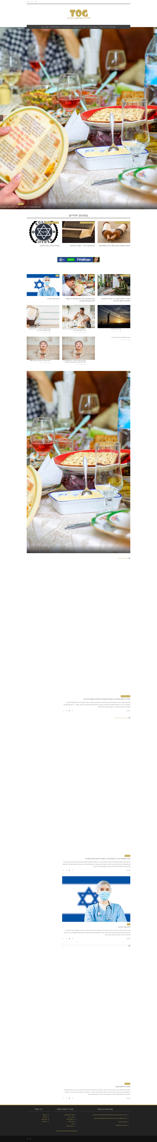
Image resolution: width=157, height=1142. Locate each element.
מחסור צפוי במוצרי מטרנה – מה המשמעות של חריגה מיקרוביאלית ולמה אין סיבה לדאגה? (74, 361)
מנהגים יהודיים (48, 222)
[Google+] (32, 2)
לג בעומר (44, 1121)
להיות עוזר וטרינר (53, 298)
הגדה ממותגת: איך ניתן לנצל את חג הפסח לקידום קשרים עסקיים (80, 299)
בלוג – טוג (71, 1117)
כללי (122, 275)
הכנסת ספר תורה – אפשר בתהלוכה (82, 245)
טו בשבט (45, 1115)
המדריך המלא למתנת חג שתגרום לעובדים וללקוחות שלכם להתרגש (115, 299)
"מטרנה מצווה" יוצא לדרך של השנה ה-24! (40, 360)
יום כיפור (45, 1117)
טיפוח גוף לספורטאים (20, 207)
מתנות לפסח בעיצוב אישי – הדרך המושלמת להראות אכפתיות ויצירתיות (39, 329)
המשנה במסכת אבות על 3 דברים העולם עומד (114, 245)
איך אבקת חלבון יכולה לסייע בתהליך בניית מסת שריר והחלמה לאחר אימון (74, 329)
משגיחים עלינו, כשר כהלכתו (49, 245)
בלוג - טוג (20, 204)
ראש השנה (44, 1119)
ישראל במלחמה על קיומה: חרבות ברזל (120, 337)
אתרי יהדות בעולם (69, 1115)
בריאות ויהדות (70, 1119)
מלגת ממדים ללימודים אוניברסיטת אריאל (67, 1131)
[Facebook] (35, 2)
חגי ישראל (71, 1121)
